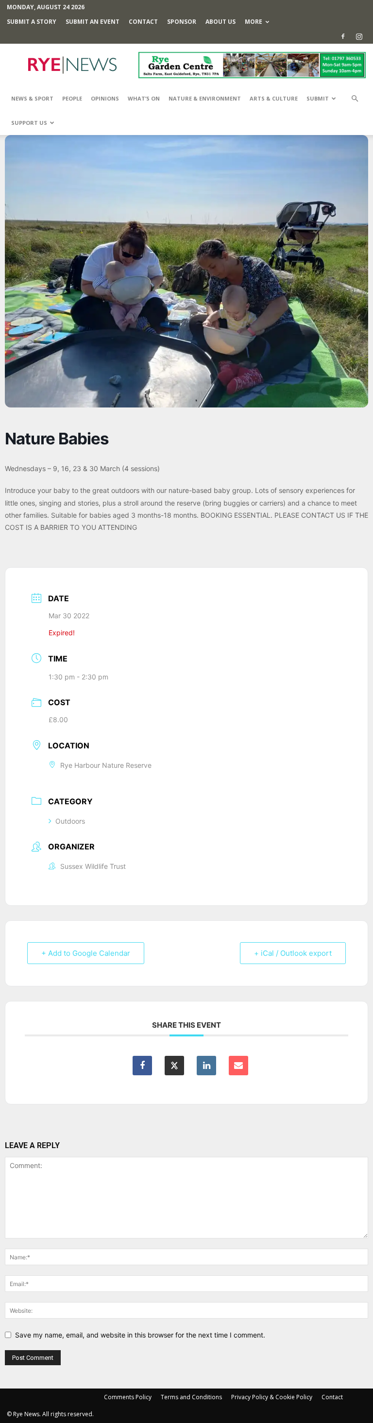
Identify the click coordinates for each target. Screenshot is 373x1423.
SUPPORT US (29, 122)
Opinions (105, 98)
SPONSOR (181, 21)
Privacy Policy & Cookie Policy (271, 1397)
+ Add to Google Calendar (85, 953)
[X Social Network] (174, 1065)
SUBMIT (317, 98)
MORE (253, 21)
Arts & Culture (274, 98)
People (72, 98)
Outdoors (70, 821)
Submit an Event (92, 21)
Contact (143, 21)
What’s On (144, 98)
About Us (220, 21)
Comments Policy (128, 1397)
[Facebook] (343, 36)
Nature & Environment (205, 98)
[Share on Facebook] (142, 1065)
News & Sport (32, 98)
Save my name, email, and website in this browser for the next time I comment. (140, 1335)
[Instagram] (359, 36)
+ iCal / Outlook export (293, 953)
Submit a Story (31, 21)
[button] (354, 98)
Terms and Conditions (191, 1397)
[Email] (238, 1065)
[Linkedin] (206, 1065)
